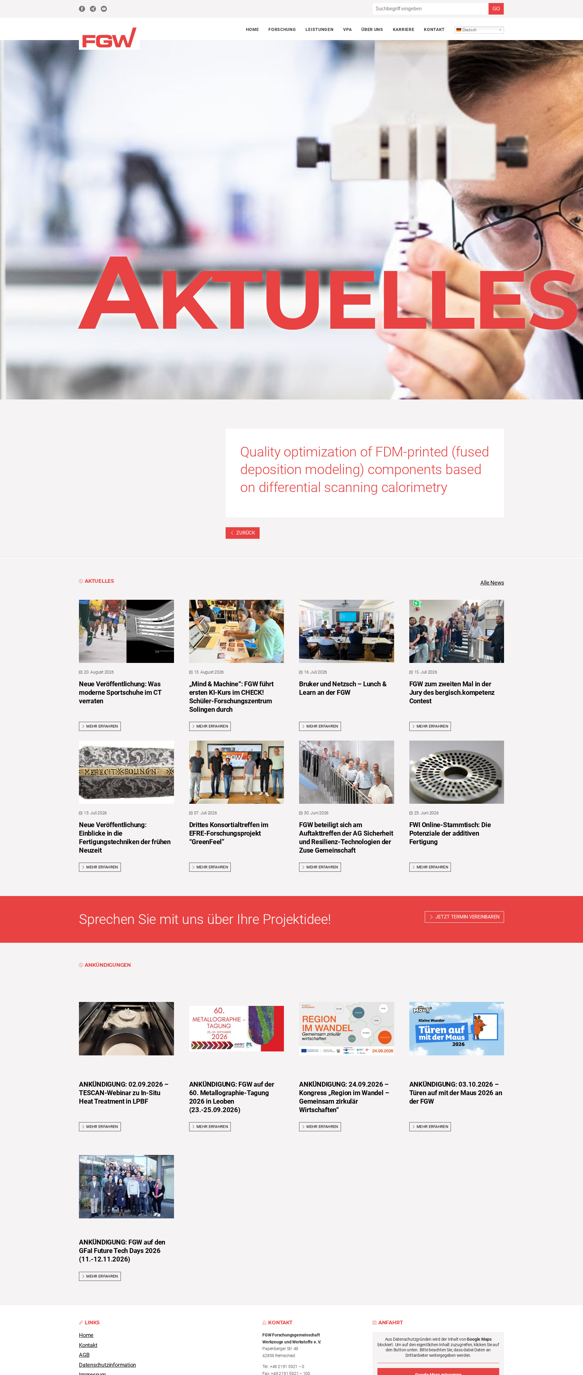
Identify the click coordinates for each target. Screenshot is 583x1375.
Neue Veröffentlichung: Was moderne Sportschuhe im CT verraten (120, 692)
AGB (84, 1355)
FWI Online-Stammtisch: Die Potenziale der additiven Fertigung (450, 833)
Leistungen (319, 29)
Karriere (403, 29)
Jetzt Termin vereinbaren (467, 917)
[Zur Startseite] (109, 48)
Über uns (372, 29)
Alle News (492, 583)
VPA (347, 29)
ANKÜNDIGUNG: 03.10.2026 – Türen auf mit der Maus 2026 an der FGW (455, 1093)
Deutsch (468, 29)
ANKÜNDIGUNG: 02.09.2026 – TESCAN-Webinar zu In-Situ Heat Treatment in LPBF (124, 1093)
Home (252, 29)
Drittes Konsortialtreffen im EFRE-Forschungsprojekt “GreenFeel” (228, 833)
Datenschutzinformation (107, 1365)
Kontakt (434, 29)
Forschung (282, 29)
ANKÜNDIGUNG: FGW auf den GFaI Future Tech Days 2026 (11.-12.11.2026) (122, 1250)
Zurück (245, 533)
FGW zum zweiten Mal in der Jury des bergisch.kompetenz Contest (452, 692)
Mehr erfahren (102, 726)
